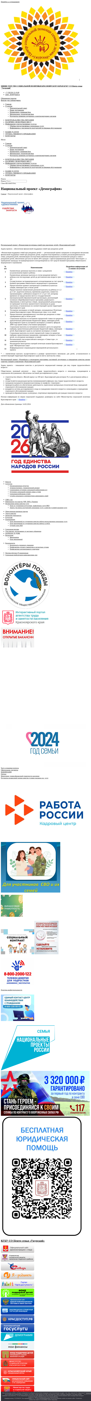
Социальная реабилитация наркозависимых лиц (21, 555)
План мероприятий (16, 539)
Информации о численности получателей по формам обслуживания (35, 128)
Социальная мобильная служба (20, 494)
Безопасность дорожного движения (22, 545)
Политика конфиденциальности (11, 990)
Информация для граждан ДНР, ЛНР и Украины (21, 502)
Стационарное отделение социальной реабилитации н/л (28, 490)
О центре (8, 106)
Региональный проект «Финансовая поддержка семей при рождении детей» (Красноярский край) (38, 245)
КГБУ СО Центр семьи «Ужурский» (23, 1240)
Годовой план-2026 (16, 525)
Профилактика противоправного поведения (24, 549)
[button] (45, 140)
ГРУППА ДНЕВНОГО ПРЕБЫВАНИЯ (20, 134)
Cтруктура (8, 484)
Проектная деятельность (13, 515)
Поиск (3, 181)
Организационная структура (19, 486)
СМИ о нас (9, 500)
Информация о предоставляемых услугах (21, 124)
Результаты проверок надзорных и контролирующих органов (33, 116)
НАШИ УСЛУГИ (12, 132)
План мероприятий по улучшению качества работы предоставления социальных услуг (38, 521)
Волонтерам (9, 535)
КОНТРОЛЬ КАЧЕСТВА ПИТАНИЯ (19, 120)
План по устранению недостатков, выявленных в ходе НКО (29, 506)
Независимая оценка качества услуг (17, 504)
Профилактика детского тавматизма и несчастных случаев (29, 547)
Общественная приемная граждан (16, 511)
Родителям (8, 517)
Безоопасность (10, 543)
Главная (8, 104)
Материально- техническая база (22, 114)
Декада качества (10, 513)
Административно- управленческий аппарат (25, 488)
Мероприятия (14, 537)
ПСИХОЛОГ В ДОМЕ (12, 533)
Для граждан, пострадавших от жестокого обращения (23, 531)
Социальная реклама (12, 529)
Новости (8, 482)
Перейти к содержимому (10, 2)
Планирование (10, 519)
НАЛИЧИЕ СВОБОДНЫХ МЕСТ (18, 122)
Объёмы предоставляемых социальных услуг (27, 126)
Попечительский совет (18, 108)
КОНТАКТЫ (10, 136)
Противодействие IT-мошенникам (16, 553)
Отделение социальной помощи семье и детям (25, 492)
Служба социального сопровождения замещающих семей (29, 496)
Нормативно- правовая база (20, 112)
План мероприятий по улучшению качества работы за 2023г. (30, 523)
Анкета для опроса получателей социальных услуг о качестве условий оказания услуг (38, 508)
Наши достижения (17, 110)
